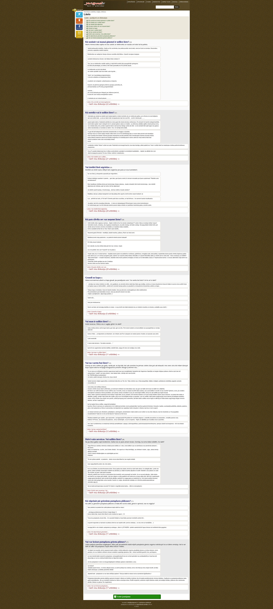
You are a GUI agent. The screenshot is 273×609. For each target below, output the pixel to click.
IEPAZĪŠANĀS (131, 1)
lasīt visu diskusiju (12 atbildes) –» (104, 431)
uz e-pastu (79, 35)
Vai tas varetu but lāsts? (95, 32)
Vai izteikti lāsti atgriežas (96, 24)
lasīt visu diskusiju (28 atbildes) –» (104, 492)
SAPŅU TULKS (166, 1)
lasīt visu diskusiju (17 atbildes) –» (104, 587)
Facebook (79, 28)
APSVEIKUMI (140, 1)
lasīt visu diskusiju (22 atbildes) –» (104, 104)
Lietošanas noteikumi (145, 602)
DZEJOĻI (175, 1)
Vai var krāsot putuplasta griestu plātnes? (100, 38)
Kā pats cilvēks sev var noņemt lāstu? (99, 26)
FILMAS (149, 1)
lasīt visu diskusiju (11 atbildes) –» (104, 354)
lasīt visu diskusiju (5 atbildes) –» (103, 313)
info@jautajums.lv (132, 602)
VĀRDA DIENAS (184, 1)
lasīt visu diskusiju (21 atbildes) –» (104, 158)
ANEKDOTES (156, 1)
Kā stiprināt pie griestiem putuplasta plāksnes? (102, 36)
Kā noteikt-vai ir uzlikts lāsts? (97, 22)
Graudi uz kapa (93, 28)
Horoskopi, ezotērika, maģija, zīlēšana (95, 12)
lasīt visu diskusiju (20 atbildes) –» (104, 210)
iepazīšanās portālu (142, 604)
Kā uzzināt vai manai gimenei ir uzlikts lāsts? (101, 20)
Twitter (79, 15)
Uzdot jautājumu (123, 597)
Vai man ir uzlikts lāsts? (95, 30)
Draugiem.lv (79, 22)
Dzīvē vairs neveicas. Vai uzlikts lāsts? (100, 34)
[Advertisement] (174, 60)
